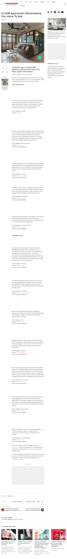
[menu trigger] (3, 4)
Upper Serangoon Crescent (24, 293)
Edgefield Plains (21, 411)
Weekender (4, 19)
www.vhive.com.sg (54, 38)
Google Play (20, 459)
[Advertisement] (28, 475)
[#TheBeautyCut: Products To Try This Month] (5, 82)
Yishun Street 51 (21, 265)
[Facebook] (2, 68)
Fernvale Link (20, 381)
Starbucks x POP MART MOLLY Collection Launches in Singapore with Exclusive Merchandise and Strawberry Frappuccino (41, 544)
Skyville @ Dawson (21, 198)
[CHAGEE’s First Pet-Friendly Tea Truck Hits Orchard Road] (25, 534)
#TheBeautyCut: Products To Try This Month (5, 88)
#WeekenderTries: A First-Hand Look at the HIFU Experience (8, 543)
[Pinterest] (2, 71)
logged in (10, 519)
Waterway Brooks (21, 227)
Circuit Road (20, 145)
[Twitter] (7, 68)
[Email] (7, 71)
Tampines (19, 113)
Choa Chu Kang (21, 352)
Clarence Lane (20, 322)
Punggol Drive (20, 440)
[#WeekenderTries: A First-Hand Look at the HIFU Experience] (8, 534)
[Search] (65, 4)
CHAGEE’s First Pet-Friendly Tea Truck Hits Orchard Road (25, 543)
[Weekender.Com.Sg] (11, 4)
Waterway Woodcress (22, 176)
